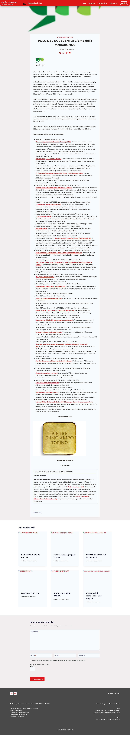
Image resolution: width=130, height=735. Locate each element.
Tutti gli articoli (102, 3)
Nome (33, 655)
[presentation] (32, 541)
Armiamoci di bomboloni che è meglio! (94, 596)
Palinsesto (91, 3)
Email (57, 655)
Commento (35, 632)
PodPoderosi (113, 3)
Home (84, 3)
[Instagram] (15, 693)
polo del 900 (37, 512)
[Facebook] (11, 693)
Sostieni (124, 3)
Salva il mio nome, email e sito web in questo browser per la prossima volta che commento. (58, 660)
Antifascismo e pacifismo (65, 37)
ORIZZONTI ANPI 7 (30, 593)
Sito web (82, 655)
